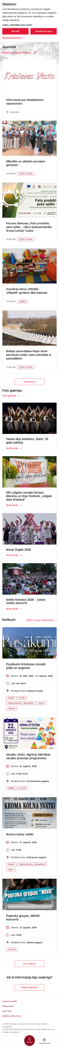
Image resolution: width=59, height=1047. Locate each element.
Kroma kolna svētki (19, 834)
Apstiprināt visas (43, 31)
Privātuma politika (9, 1001)
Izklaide (11, 698)
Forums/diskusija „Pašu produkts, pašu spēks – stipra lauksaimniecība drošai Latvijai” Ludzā (29, 227)
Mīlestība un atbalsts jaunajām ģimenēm (25, 163)
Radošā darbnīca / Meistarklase (21, 703)
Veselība (22, 788)
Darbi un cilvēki (26, 173)
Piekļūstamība (8, 1006)
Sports (41, 703)
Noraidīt (15, 31)
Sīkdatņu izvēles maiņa (11, 1016)
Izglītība (23, 301)
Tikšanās (11, 708)
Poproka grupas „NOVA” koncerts (23, 917)
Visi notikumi (29, 963)
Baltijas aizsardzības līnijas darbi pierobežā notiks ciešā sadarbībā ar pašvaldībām (29, 354)
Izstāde (22, 698)
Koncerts (12, 949)
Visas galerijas (9, 395)
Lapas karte (7, 1011)
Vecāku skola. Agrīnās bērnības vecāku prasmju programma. (28, 756)
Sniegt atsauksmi (29, 987)
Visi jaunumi (29, 381)
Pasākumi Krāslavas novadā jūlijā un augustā (26, 666)
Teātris (11, 869)
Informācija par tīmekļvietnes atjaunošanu (25, 101)
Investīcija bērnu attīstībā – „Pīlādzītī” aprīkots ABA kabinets (26, 290)
